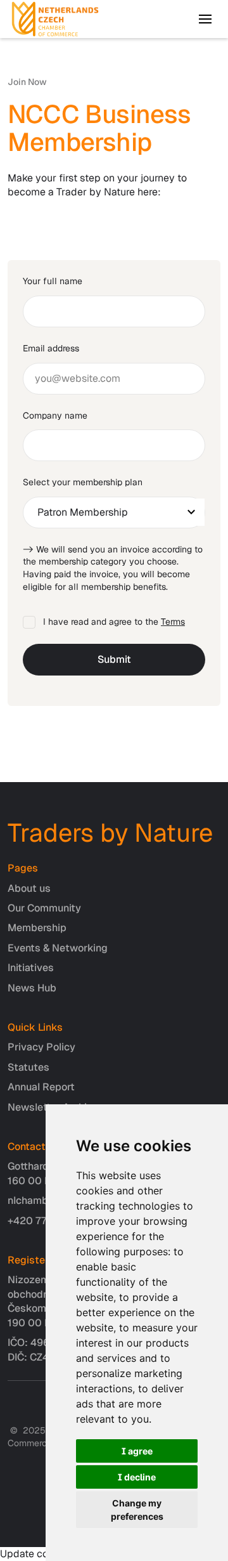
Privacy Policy (41, 1047)
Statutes (28, 1067)
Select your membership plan (82, 482)
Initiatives (31, 967)
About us (29, 888)
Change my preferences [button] (137, 1510)
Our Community (44, 908)
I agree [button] (137, 1451)
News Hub (32, 988)
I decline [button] (137, 1477)
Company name (55, 415)
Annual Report (41, 1087)
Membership (37, 927)
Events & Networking (58, 948)
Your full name (52, 281)
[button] (205, 19)
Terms (173, 621)
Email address (51, 348)
